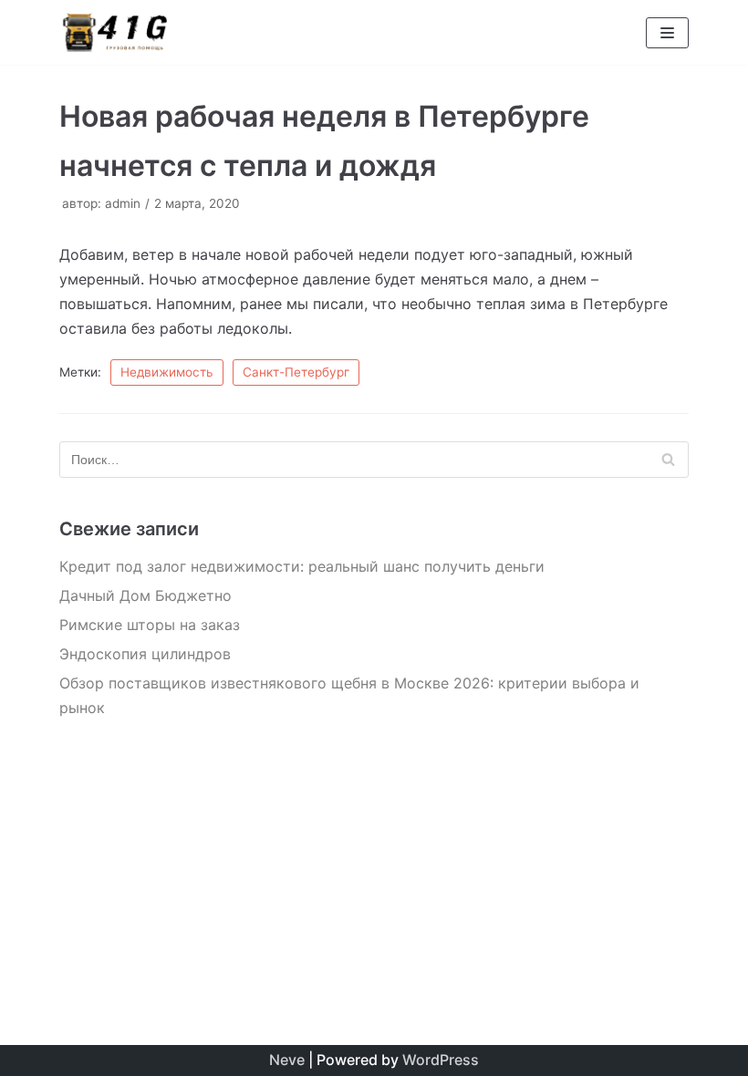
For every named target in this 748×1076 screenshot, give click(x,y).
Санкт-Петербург (296, 372)
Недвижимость (166, 372)
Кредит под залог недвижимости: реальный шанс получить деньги (302, 566)
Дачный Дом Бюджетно (145, 595)
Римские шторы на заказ (149, 625)
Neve (287, 1059)
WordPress (440, 1059)
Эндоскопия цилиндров (145, 654)
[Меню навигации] (667, 32)
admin (122, 203)
